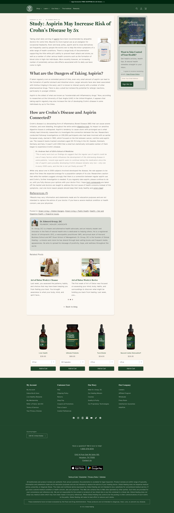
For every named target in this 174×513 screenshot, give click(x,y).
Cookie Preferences (64, 411)
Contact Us (87, 460)
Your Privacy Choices (34, 411)
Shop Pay (60, 400)
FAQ (58, 389)
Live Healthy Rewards (34, 397)
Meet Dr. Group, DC (95, 389)
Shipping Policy (62, 393)
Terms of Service (33, 407)
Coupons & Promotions (65, 404)
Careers (121, 389)
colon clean (98, 188)
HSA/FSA (122, 407)
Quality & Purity (93, 400)
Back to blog (71, 307)
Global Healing (89, 506)
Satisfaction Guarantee (127, 404)
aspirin (56, 39)
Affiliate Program (125, 393)
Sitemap (103, 477)
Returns (60, 397)
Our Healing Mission (95, 393)
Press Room (123, 400)
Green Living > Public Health (77, 211)
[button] (68, 299)
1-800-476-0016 (87, 449)
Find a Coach (62, 407)
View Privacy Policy (132, 74)
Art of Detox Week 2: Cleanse (44, 280)
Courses (91, 397)
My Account (31, 389)
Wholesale (122, 397)
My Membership (32, 400)
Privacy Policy (93, 477)
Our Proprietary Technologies (98, 404)
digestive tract (83, 127)
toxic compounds (93, 182)
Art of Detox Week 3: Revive (85, 280)
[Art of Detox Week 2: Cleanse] (49, 267)
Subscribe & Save (33, 393)
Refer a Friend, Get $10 (35, 404)
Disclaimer (83, 477)
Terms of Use (73, 477)
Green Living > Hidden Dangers (51, 211)
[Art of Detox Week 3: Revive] (90, 267)
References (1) (39, 193)
